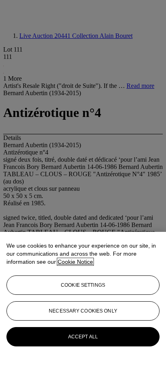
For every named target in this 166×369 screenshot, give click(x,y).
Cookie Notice (75, 262)
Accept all (83, 337)
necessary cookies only (83, 311)
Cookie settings (83, 285)
